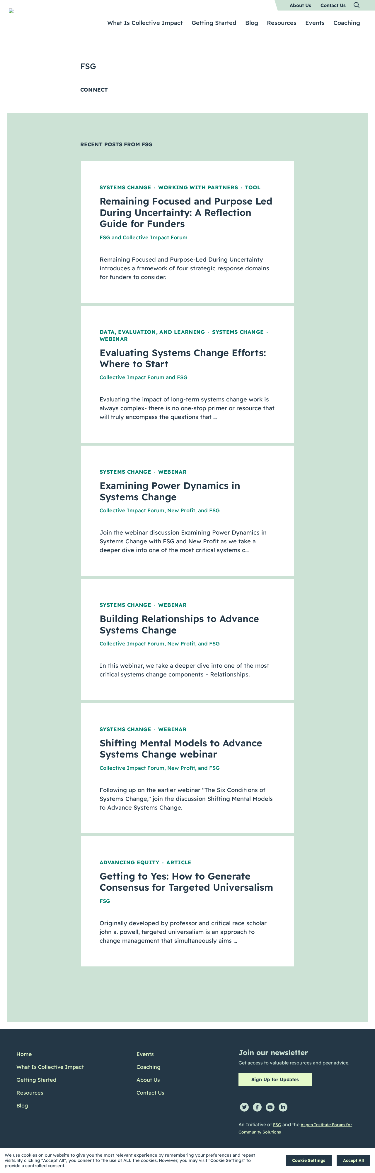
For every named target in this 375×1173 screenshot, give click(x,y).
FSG (105, 237)
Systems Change (125, 187)
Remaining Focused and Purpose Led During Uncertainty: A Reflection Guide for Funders (186, 212)
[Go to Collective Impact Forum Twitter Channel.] (244, 1107)
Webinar (114, 339)
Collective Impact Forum (155, 237)
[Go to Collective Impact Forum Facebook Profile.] (257, 1107)
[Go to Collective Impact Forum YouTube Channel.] (270, 1107)
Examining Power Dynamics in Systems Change (170, 491)
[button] (357, 5)
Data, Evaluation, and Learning (152, 332)
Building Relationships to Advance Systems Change (179, 624)
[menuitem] (300, 5)
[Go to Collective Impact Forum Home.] (50, 19)
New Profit (181, 510)
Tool (252, 187)
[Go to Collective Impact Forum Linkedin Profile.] (283, 1107)
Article (179, 862)
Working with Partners (198, 187)
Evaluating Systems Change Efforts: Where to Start (183, 358)
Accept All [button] (353, 1160)
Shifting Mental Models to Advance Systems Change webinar (181, 748)
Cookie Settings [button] (308, 1160)
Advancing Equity (129, 862)
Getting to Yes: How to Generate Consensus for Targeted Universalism (186, 881)
